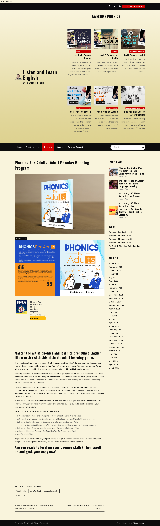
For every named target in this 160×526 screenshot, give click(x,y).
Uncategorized (111, 108)
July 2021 (113, 312)
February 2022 (115, 288)
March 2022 (114, 284)
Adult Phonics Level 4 (80, 111)
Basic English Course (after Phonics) (134, 113)
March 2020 (114, 368)
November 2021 (116, 298)
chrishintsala (23, 496)
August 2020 (114, 351)
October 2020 (115, 344)
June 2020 (113, 358)
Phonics (87, 51)
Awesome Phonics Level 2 (120, 239)
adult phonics (21, 491)
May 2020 (113, 361)
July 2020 (113, 354)
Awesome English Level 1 (120, 232)
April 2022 (113, 281)
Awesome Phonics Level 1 (120, 236)
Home (19, 147)
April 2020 (114, 365)
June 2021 (113, 316)
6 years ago (74, 46)
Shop (59, 147)
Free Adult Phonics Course (82, 56)
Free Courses (31, 147)
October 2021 (115, 302)
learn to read (35, 491)
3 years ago (123, 176)
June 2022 (113, 274)
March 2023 (114, 263)
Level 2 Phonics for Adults (108, 56)
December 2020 (116, 337)
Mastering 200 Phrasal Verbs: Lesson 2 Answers (131, 195)
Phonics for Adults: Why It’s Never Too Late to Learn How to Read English (131, 170)
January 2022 (115, 291)
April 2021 (113, 323)
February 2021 (115, 330)
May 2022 (113, 277)
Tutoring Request (75, 147)
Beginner (79, 51)
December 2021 (116, 295)
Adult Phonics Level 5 (107, 111)
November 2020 (116, 340)
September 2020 (116, 347)
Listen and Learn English (40, 74)
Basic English (131, 108)
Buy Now (34, 318)
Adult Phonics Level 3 (134, 55)
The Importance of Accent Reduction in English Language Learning (131, 183)
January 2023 (115, 270)
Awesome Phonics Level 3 (120, 243)
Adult (17, 486)
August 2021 (114, 309)
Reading (37, 486)
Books (47, 147)
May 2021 (113, 319)
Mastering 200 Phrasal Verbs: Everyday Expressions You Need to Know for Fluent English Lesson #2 (130, 209)
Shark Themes (139, 523)
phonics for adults (51, 491)
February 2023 (115, 267)
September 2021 (116, 305)
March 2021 (114, 326)
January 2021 (114, 333)
